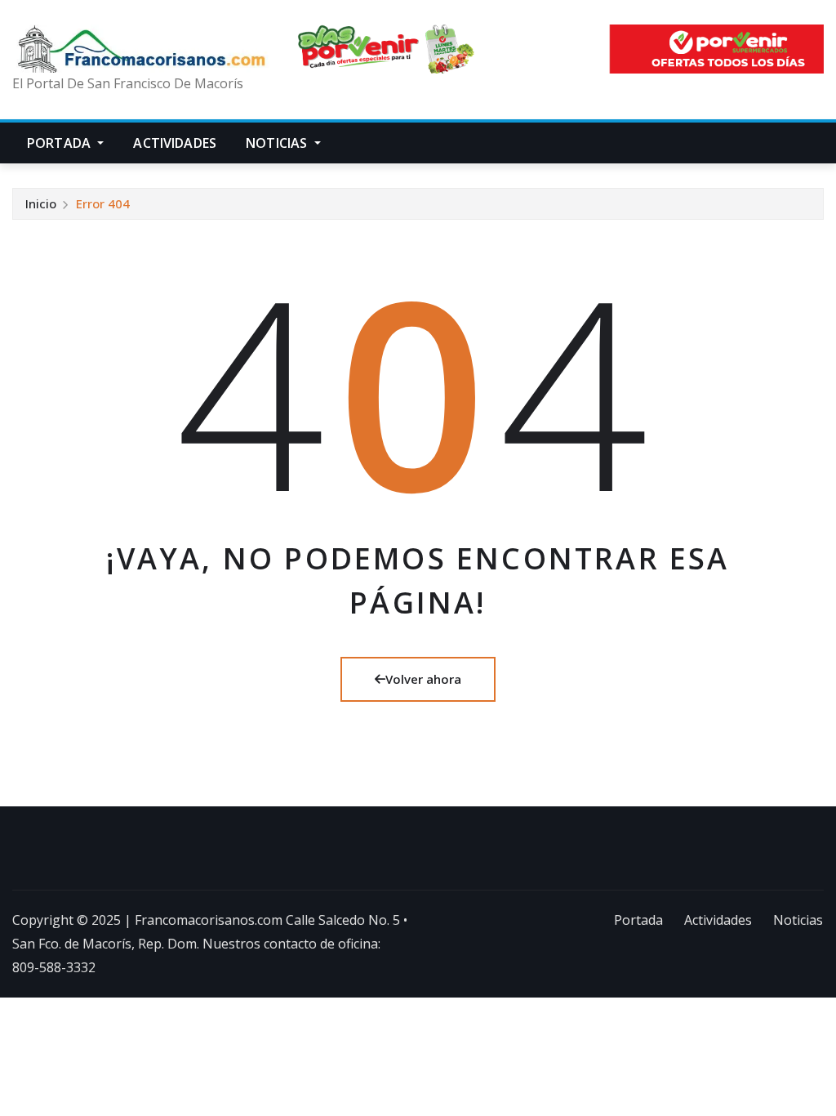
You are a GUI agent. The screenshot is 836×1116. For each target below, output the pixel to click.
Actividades (174, 143)
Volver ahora (423, 679)
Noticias (278, 143)
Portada (60, 143)
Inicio (40, 203)
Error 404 (103, 203)
